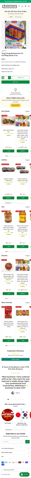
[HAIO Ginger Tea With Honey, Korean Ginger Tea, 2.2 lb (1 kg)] (9, 217)
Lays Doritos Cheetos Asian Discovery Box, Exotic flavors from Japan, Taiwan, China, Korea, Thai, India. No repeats (22, 134)
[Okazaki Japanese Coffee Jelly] (9, 170)
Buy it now (15, 82)
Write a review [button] (15, 359)
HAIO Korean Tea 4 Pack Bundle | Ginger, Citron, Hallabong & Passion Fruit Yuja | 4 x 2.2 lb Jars (22, 325)
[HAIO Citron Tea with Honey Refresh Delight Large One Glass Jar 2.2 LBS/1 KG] (23, 217)
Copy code (18, 17)
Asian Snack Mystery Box (8, 131)
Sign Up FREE (15, 105)
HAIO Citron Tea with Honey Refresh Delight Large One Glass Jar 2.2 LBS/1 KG (22, 229)
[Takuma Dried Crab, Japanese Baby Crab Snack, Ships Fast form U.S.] (9, 265)
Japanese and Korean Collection (22, 424)
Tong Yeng (3, 50)
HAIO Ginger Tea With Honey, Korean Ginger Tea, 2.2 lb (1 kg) (8, 228)
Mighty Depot (7, 474)
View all (27, 111)
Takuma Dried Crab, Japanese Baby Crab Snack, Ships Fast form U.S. (8, 277)
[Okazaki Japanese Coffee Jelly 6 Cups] (23, 170)
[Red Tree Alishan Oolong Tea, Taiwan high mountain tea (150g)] (9, 312)
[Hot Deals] (8, 415)
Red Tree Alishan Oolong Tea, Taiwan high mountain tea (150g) (8, 324)
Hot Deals (8, 423)
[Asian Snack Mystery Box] (9, 121)
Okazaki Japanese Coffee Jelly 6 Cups (22, 179)
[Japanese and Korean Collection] (22, 415)
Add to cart (21, 77)
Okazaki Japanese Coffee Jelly (8, 179)
